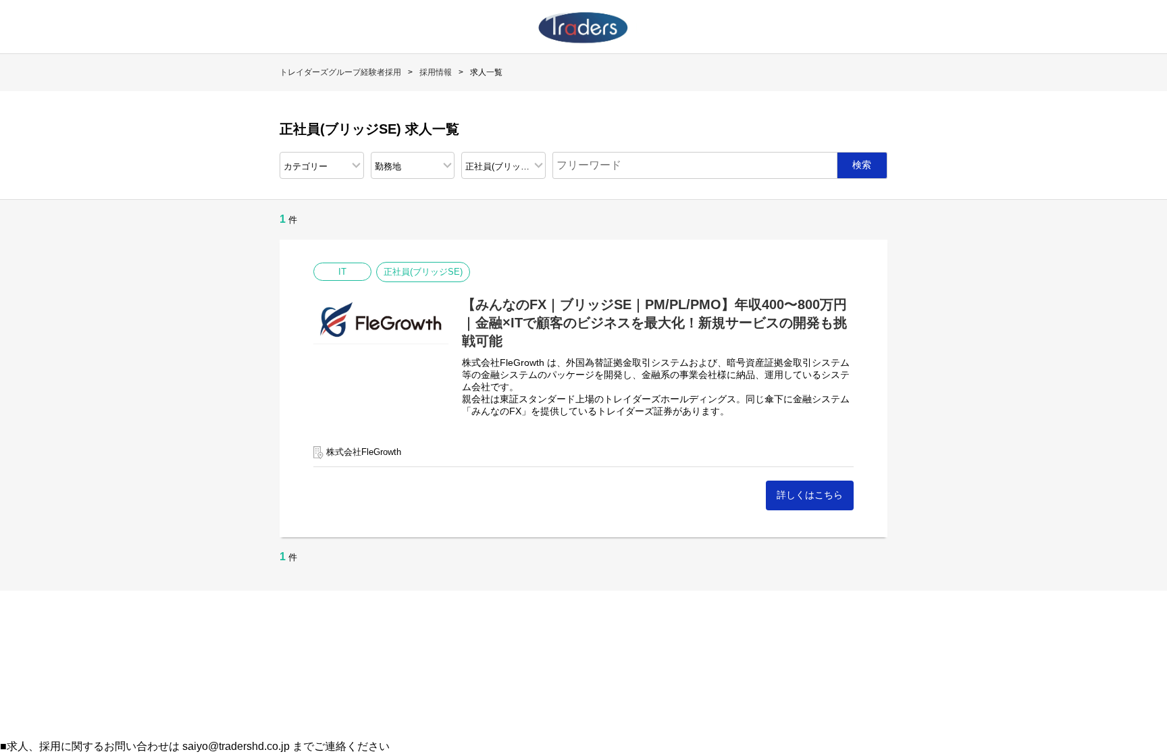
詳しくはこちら (810, 494)
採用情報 (435, 72)
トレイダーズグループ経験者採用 (340, 72)
